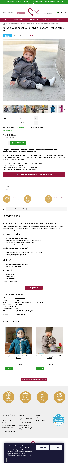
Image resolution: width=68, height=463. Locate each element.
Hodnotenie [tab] (33, 209)
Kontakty (4, 418)
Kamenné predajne (41, 420)
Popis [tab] (3, 209)
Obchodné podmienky (8, 425)
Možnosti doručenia (37, 127)
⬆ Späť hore (34, 288)
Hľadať (14, 12)
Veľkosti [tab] (16, 209)
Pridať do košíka (19, 143)
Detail (10, 369)
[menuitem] (4, 20)
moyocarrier (25, 425)
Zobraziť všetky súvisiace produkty (34, 379)
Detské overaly (20, 298)
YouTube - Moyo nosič (26, 428)
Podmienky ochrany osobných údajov (7, 428)
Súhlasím (55, 447)
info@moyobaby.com (26, 419)
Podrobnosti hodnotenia (37, 36)
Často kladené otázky (8, 422)
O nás (4, 6)
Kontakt (27, 6)
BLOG (21, 6)
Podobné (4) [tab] (24, 209)
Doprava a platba (13, 6)
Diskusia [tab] (41, 209)
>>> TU (29, 456)
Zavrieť (14, 183)
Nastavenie (12, 460)
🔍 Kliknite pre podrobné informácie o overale (34, 174)
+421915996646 (26, 422)
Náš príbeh (39, 418)
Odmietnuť (42, 447)
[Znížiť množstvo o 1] (9, 144)
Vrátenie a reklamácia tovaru (8, 432)
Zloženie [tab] (9, 209)
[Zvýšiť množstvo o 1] (9, 142)
